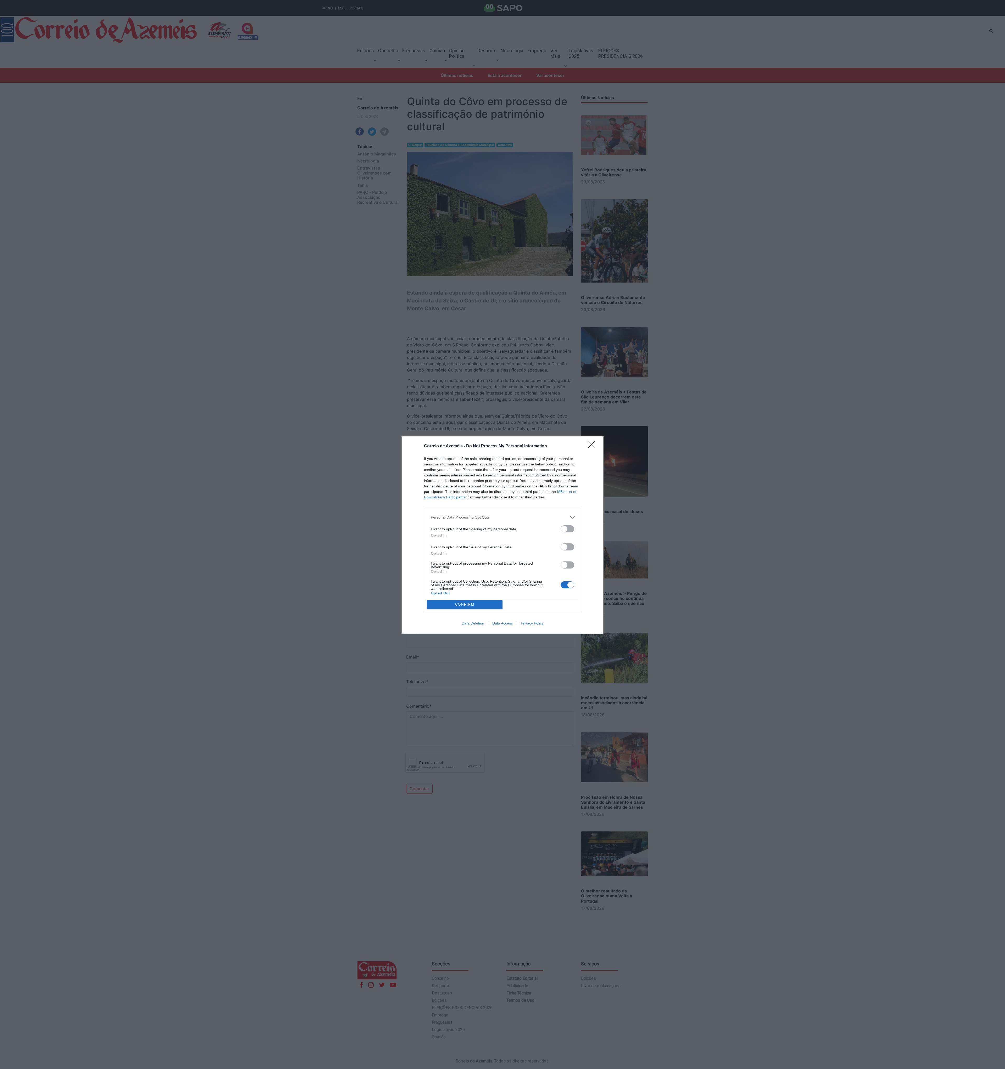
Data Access (502, 623)
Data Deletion (473, 623)
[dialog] (502, 534)
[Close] (593, 446)
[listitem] (502, 517)
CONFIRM (464, 604)
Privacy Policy (532, 623)
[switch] (567, 528)
